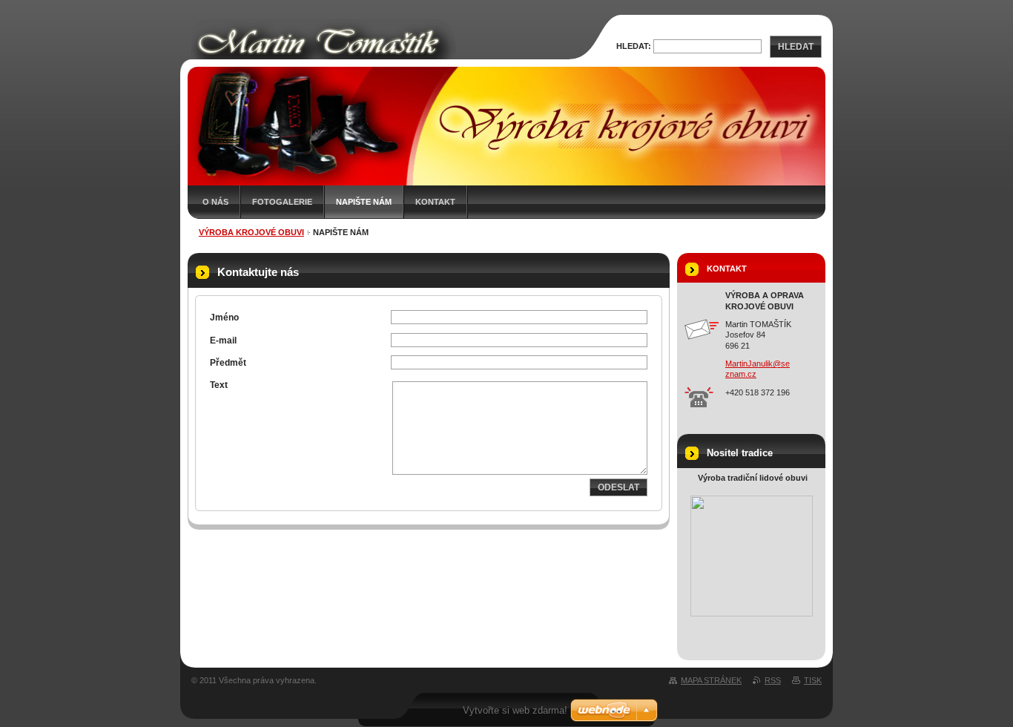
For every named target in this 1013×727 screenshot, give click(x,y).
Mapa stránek (711, 680)
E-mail (223, 340)
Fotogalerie (282, 201)
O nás (215, 201)
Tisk (813, 680)
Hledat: (633, 46)
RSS (773, 680)
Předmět (228, 363)
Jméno (224, 317)
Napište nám (364, 201)
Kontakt (435, 201)
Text (219, 385)
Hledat (796, 47)
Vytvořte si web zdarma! (515, 710)
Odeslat (618, 487)
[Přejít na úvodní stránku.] (382, 58)
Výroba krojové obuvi (251, 232)
